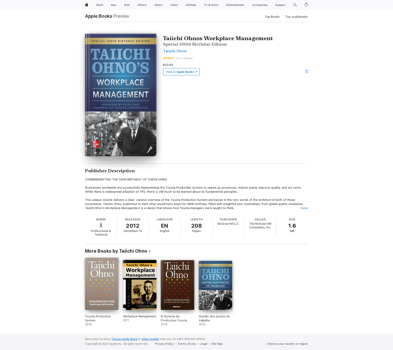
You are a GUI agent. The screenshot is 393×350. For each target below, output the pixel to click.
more (304, 208)
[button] (295, 5)
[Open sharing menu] (306, 71)
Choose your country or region (287, 343)
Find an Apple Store (125, 339)
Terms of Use (187, 343)
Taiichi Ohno (175, 51)
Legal (203, 343)
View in (180, 72)
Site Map (217, 343)
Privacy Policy (164, 343)
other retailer (150, 339)
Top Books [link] (272, 16)
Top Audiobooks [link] (296, 16)
